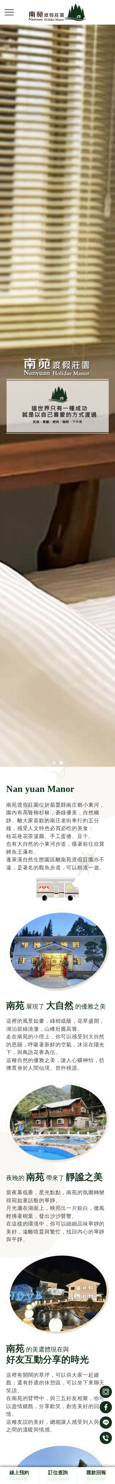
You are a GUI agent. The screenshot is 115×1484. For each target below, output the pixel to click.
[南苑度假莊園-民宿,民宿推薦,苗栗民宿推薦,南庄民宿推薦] (57, 12)
